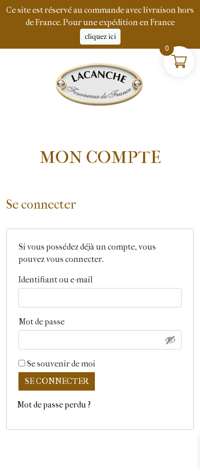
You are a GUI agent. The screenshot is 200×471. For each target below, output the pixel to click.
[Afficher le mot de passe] (170, 339)
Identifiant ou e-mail (79, 279)
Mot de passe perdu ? (54, 404)
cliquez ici (100, 36)
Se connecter (57, 381)
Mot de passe (65, 321)
